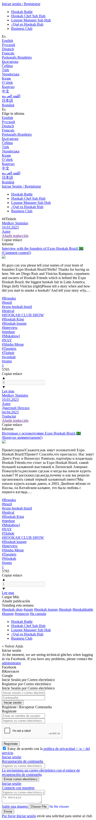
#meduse (8, 332)
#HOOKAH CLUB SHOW (23, 315)
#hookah (65, 609)
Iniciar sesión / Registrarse (21, 4)
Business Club (21, 28)
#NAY (7, 340)
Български (10, 62)
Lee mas (8, 391)
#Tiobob (8, 353)
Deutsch (8, 49)
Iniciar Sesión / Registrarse (21, 186)
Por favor (9, 816)
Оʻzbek (7, 82)
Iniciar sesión (13, 702)
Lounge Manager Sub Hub (31, 20)
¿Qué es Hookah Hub (27, 24)
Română (8, 105)
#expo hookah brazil (17, 307)
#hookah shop (12, 609)
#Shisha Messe (13, 344)
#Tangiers (9, 349)
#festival (8, 311)
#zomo (7, 361)
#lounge (8, 614)
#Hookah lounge (14, 323)
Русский (8, 45)
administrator (11, 663)
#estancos (22, 614)
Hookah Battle (22, 12)
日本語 (7, 100)
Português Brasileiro (17, 57)
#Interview (10, 328)
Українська (10, 74)
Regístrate (11, 744)
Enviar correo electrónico (20, 779)
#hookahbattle (82, 609)
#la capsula (38, 614)
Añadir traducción (15, 236)
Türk (5, 70)
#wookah (9, 357)
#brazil (7, 302)
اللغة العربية (11, 96)
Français (8, 53)
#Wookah (9, 558)
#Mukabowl (11, 336)
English (7, 41)
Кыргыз (8, 87)
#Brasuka (9, 298)
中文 (5, 91)
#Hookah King (13, 319)
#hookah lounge (46, 609)
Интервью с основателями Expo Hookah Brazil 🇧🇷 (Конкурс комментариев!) (41, 435)
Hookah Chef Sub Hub (28, 16)
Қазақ (6, 78)
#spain (28, 609)
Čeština (7, 66)
